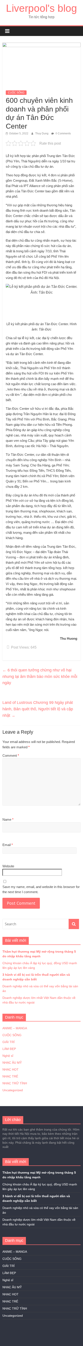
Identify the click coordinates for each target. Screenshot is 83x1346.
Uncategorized (12, 1090)
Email (7, 845)
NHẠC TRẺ (10, 1076)
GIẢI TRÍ (8, 1042)
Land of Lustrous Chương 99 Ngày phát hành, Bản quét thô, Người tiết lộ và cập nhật (37, 709)
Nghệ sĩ (7, 1055)
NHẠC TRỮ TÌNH (14, 1083)
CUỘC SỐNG (16, 92)
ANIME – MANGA (14, 1028)
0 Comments (63, 133)
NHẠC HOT (10, 1069)
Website (8, 866)
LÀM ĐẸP (9, 1049)
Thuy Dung (42, 133)
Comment (10, 755)
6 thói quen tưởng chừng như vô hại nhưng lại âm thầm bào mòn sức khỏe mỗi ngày (39, 676)
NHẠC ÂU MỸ (12, 1062)
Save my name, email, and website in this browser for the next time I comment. (41, 889)
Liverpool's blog (41, 8)
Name (8, 819)
